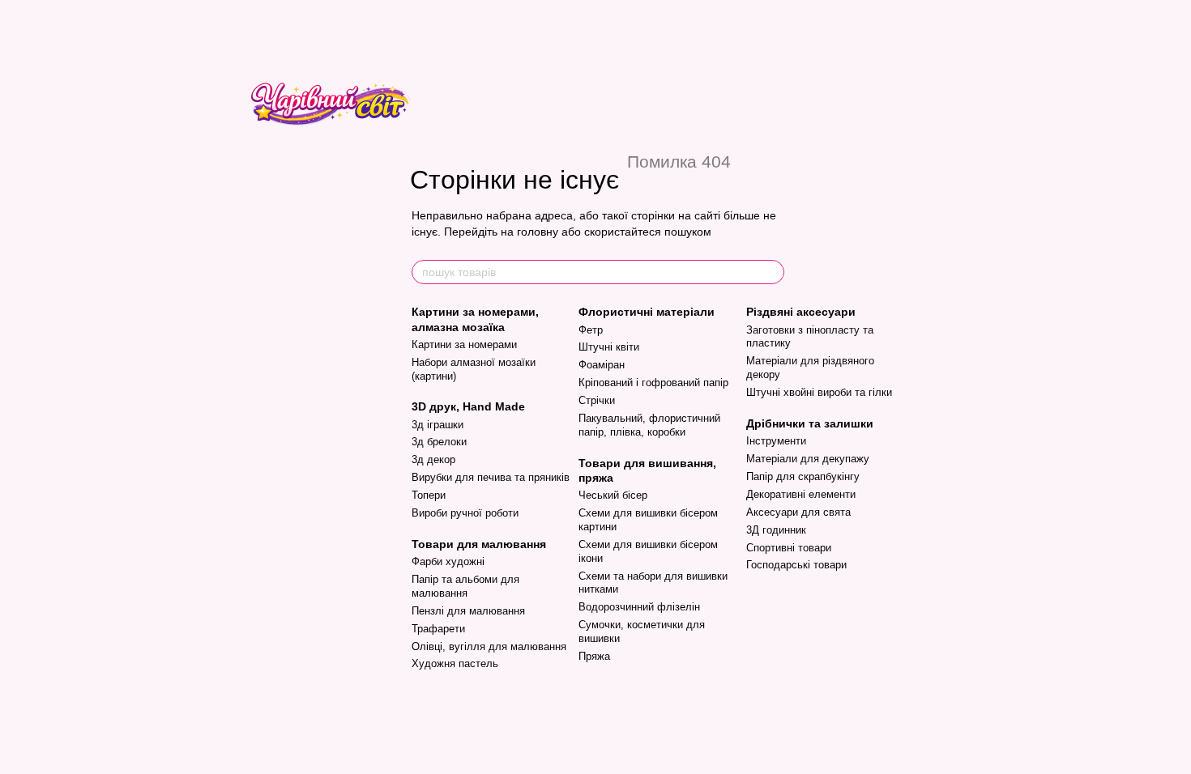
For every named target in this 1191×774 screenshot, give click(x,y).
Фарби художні (448, 561)
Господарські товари (796, 565)
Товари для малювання (479, 544)
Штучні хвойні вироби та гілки (819, 392)
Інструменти (776, 441)
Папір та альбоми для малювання (465, 586)
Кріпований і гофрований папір (653, 382)
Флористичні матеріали (646, 311)
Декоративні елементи (801, 494)
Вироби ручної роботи (465, 513)
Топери (429, 495)
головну (537, 231)
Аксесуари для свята (798, 512)
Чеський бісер (612, 495)
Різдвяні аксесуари (801, 311)
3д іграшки (437, 425)
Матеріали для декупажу (807, 459)
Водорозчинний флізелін (639, 607)
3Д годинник (776, 530)
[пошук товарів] (771, 272)
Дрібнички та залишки (809, 423)
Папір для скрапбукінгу (803, 476)
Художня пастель (455, 663)
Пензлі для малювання (468, 611)
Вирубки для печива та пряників (491, 477)
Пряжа (594, 656)
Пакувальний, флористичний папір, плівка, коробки (649, 425)
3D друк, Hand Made (468, 406)
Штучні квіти (608, 347)
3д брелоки (439, 442)
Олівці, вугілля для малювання (489, 646)
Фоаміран (601, 365)
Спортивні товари (788, 548)
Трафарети (438, 629)
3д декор (433, 459)
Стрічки (596, 400)
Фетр (590, 330)
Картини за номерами (464, 344)
